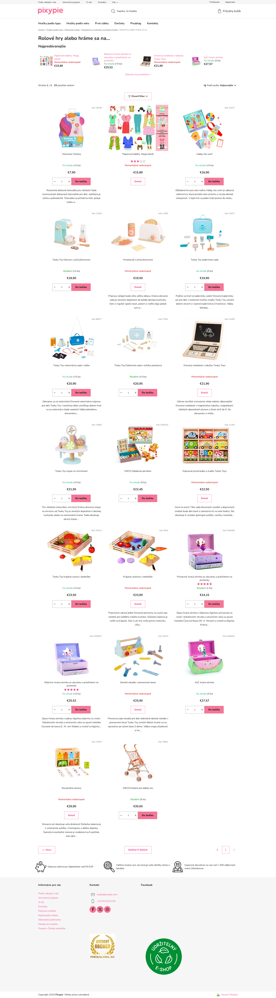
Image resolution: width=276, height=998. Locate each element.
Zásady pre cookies (48, 924)
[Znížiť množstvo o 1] (54, 181)
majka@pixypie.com (107, 894)
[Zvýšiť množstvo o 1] (69, 181)
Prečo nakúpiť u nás (47, 2)
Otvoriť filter (138, 96)
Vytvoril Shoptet (229, 994)
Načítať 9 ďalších (138, 849)
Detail (138, 181)
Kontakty (102, 2)
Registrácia (230, 2)
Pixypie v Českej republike (51, 928)
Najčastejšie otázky (48, 915)
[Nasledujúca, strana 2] (225, 850)
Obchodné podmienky (49, 919)
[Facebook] (93, 909)
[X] (100, 909)
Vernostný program (71, 2)
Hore (48, 849)
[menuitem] (49, 23)
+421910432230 (106, 901)
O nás (89, 2)
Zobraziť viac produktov (137, 74)
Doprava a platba (47, 910)
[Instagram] (107, 909)
